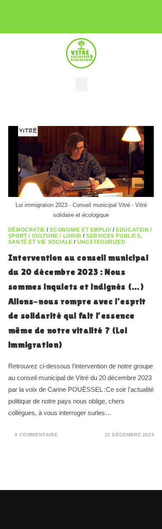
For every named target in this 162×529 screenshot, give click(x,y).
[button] (81, 84)
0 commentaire (36, 434)
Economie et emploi (80, 230)
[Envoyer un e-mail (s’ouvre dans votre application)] (94, 13)
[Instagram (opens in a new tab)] (79, 13)
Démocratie (26, 230)
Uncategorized (101, 242)
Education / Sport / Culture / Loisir (80, 233)
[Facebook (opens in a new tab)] (63, 13)
